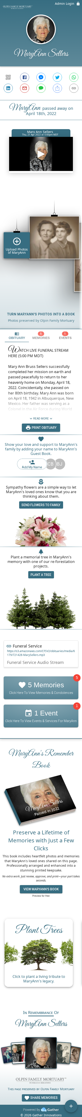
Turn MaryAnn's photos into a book (41, 314)
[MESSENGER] (41, 77)
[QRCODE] (8, 77)
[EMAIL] (24, 88)
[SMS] (41, 88)
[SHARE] (57, 88)
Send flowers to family (40, 505)
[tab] (17, 335)
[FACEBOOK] (24, 77)
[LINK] (73, 88)
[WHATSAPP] (73, 77)
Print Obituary (43, 427)
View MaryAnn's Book (41, 889)
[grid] (41, 256)
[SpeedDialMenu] (71, 1106)
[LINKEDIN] (8, 88)
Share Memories (44, 1097)
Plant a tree (41, 575)
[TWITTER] (57, 77)
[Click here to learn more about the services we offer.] (41, 1081)
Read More (41, 418)
